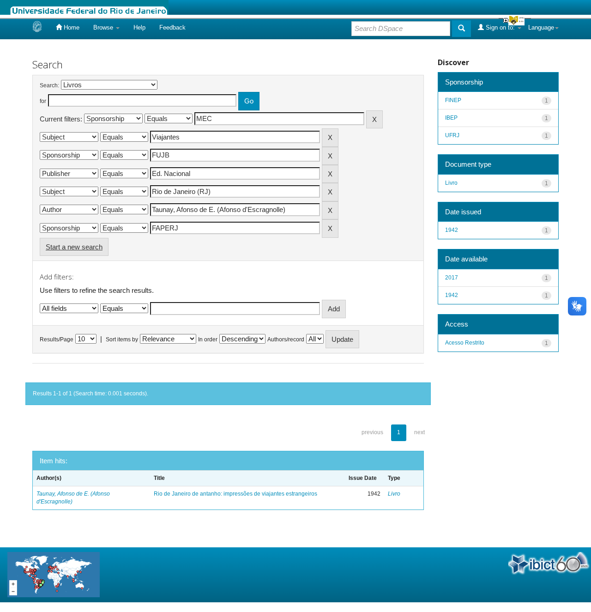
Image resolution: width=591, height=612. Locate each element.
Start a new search (74, 247)
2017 (451, 277)
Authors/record (285, 339)
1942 (451, 230)
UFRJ (452, 135)
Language (541, 27)
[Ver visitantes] (53, 574)
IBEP (451, 118)
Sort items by (122, 339)
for (43, 101)
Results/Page (56, 339)
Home (70, 27)
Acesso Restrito (464, 342)
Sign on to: (500, 27)
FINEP (453, 100)
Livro (394, 494)
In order (207, 339)
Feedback (172, 27)
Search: (49, 85)
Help (139, 27)
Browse (104, 27)
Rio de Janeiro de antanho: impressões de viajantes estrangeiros (235, 494)
